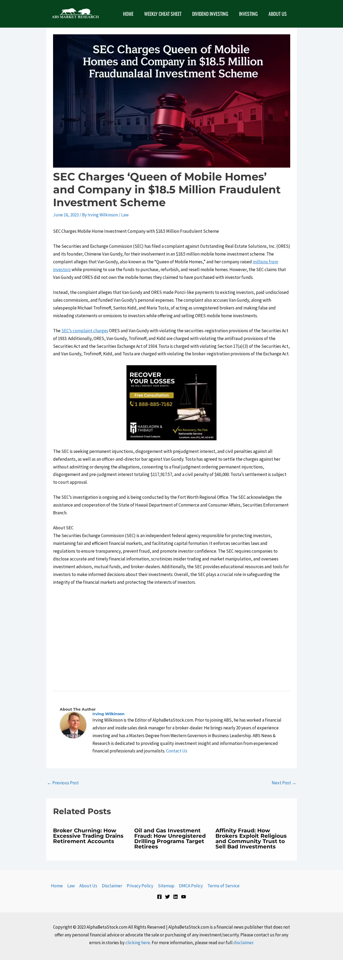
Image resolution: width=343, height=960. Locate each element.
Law (125, 215)
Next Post (284, 783)
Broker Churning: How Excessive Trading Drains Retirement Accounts (88, 835)
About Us (88, 886)
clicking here (137, 943)
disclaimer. (243, 943)
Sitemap (166, 886)
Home (57, 886)
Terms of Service (223, 886)
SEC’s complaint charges (84, 331)
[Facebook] (159, 896)
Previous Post (63, 783)
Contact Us (176, 751)
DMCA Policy (191, 886)
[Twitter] (167, 896)
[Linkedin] (175, 896)
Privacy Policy (140, 886)
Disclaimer (112, 886)
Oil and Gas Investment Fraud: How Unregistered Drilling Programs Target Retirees (170, 838)
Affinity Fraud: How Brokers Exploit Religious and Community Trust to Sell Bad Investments (251, 838)
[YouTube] (183, 896)
